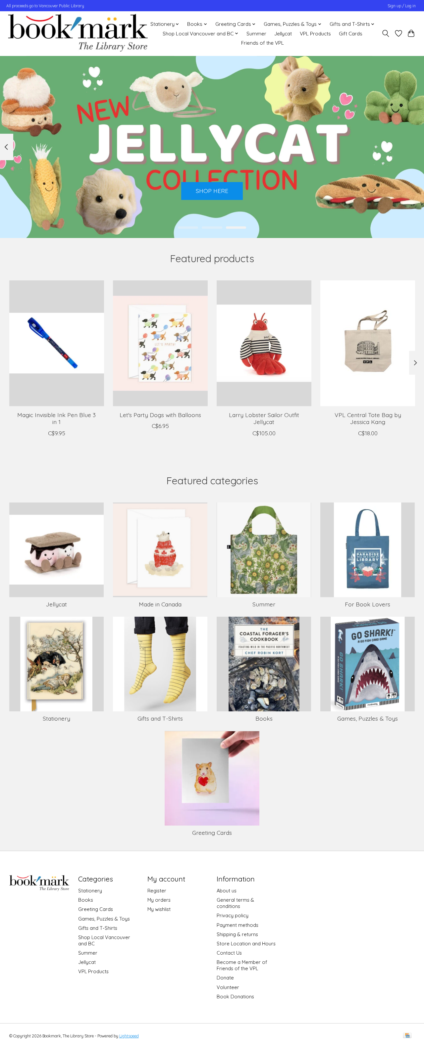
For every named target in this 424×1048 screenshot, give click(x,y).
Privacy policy (232, 915)
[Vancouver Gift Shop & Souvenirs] (77, 33)
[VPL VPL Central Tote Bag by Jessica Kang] (367, 343)
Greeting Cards (212, 832)
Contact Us (229, 953)
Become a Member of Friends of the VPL (242, 965)
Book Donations (235, 996)
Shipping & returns (237, 934)
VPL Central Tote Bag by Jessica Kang (367, 418)
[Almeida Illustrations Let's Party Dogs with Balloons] (160, 343)
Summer (256, 33)
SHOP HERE (212, 190)
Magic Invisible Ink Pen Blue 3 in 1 (56, 418)
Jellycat (283, 33)
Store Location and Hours (246, 943)
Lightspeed (129, 1035)
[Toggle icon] (385, 33)
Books (264, 718)
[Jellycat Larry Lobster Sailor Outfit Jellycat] (264, 343)
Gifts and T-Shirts (160, 718)
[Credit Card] (407, 1036)
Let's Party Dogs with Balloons (160, 414)
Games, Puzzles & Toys (367, 718)
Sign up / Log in (402, 5)
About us (227, 890)
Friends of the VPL (262, 43)
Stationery (56, 718)
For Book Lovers (367, 604)
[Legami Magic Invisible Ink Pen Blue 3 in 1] (56, 343)
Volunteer (228, 987)
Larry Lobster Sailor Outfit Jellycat (264, 418)
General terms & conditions (235, 903)
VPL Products (315, 33)
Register (156, 890)
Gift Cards (350, 33)
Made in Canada (160, 604)
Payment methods (237, 925)
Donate (225, 978)
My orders (159, 900)
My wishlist (159, 909)
